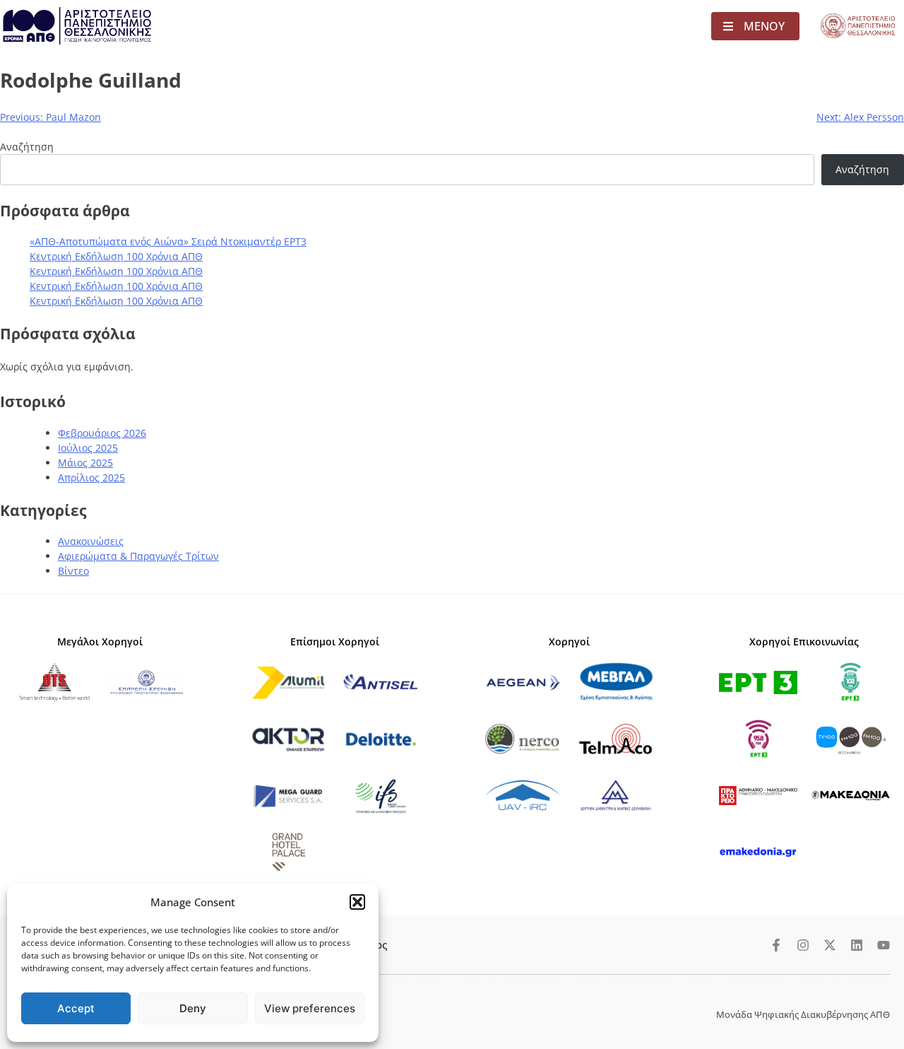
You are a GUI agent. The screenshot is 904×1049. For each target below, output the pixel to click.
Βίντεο (73, 571)
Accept (76, 1008)
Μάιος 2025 (85, 462)
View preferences (309, 1008)
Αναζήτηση (27, 146)
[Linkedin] (856, 945)
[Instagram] (803, 945)
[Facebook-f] (776, 945)
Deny (192, 1008)
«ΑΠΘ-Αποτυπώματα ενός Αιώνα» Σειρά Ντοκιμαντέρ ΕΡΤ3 (168, 241)
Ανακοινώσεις (91, 541)
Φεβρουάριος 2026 (102, 433)
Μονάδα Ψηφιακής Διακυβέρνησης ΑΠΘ (803, 1014)
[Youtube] (883, 945)
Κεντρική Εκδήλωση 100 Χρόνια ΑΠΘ (116, 256)
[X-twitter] (829, 945)
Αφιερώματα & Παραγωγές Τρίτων (138, 556)
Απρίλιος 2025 (91, 477)
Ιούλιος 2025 (88, 448)
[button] (357, 902)
